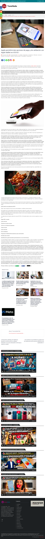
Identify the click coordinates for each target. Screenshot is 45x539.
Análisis (20, 55)
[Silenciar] (33, 371)
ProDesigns (41, 536)
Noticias (2, 56)
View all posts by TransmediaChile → (16, 333)
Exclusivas (31, 55)
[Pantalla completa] (34, 371)
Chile (18, 505)
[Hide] (0, 20)
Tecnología (23, 56)
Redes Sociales (18, 56)
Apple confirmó (34, 65)
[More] (14, 59)
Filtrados (35, 55)
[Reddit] (1, 11)
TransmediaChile (13, 55)
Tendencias (29, 56)
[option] (17, 1)
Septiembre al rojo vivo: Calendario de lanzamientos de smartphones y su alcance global (36, 283)
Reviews (18, 522)
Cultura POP (19, 507)
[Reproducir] (2, 371)
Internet (40, 55)
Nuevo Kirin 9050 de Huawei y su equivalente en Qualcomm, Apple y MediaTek (24, 1)
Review (18, 520)
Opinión (12, 56)
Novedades (7, 56)
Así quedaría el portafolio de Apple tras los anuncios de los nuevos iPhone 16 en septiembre (34, 341)
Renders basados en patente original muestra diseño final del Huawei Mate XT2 (22, 282)
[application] (18, 363)
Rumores (19, 523)
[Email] (9, 59)
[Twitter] (4, 59)
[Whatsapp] (6, 59)
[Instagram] (11, 59)
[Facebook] (2, 59)
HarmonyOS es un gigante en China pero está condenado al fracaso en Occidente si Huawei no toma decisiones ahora (22, 301)
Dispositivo (25, 55)
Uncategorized (20, 527)
